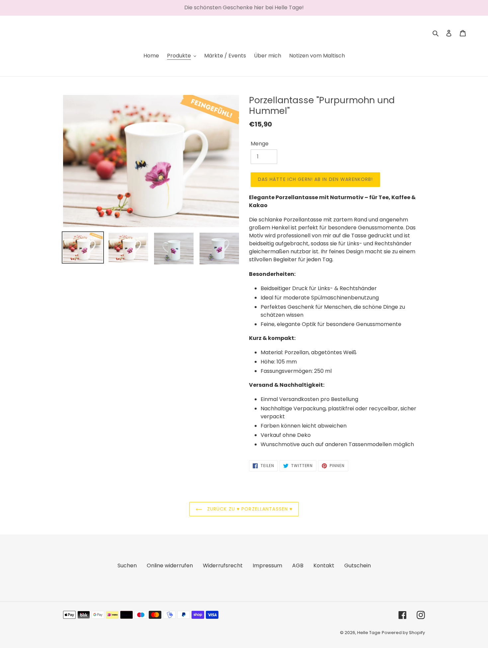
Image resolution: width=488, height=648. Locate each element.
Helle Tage (368, 632)
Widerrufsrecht (223, 565)
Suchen (127, 565)
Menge (260, 143)
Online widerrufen (170, 565)
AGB (297, 565)
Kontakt (323, 565)
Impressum (267, 565)
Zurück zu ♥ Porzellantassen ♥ (249, 509)
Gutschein (357, 565)
